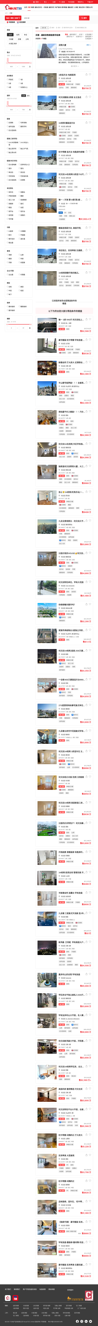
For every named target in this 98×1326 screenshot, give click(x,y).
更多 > (89, 45)
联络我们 (17, 1289)
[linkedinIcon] (86, 1321)
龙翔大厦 (62, 45)
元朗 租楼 (16, 1308)
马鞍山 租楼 (58, 1305)
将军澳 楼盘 (66, 1313)
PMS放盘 (71, 2)
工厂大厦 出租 (81, 1308)
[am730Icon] (14, 1298)
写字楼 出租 (56, 1308)
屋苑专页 (51, 7)
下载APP (90, 2)
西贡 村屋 (26, 1308)
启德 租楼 (16, 1305)
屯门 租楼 (79, 1305)
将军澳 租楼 (46, 1305)
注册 (54, 2)
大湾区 (76, 7)
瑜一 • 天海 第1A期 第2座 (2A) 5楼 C (74, 200)
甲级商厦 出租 (69, 1308)
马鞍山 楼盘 (55, 1313)
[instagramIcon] (81, 1321)
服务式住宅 (38, 7)
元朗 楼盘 (26, 1315)
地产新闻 (58, 7)
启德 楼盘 (24, 1313)
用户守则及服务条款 (30, 1289)
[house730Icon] (8, 1298)
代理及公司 (89, 7)
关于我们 (8, 1289)
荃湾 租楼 (69, 1305)
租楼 (32, 7)
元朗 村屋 (36, 1308)
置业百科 (82, 7)
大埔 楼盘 (34, 1313)
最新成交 (71, 7)
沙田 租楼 (36, 1305)
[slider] (19, 63)
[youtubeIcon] (90, 1321)
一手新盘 (45, 7)
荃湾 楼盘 (77, 1313)
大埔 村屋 (36, 1315)
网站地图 (52, 1289)
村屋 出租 (46, 1308)
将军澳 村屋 (46, 1315)
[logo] (13, 7)
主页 (25, 7)
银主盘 (15, 1313)
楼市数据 (64, 7)
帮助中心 (81, 2)
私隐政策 (43, 1289)
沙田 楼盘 (44, 1313)
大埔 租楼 (26, 1305)
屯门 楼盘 (16, 1315)
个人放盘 (62, 2)
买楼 (29, 7)
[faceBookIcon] (77, 1321)
